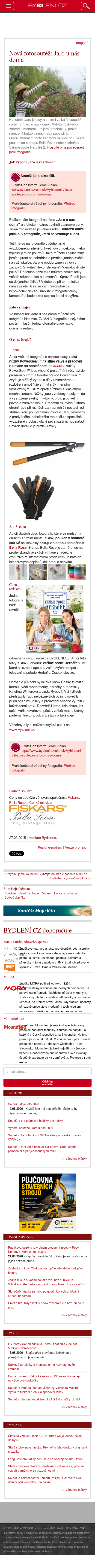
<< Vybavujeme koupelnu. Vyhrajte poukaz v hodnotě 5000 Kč (45, 874)
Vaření (46, 893)
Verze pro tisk (75, 847)
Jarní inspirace (29, 893)
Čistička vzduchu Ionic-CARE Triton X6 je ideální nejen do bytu (45, 1437)
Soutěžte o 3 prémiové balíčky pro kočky (35, 1120)
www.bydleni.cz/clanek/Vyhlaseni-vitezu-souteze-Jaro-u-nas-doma (42, 191)
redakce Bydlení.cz (43, 837)
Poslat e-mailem (50, 847)
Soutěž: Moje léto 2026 (23, 1104)
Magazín (15, 1425)
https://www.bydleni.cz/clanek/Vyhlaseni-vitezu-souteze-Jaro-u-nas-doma (47, 752)
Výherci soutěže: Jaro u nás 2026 (30, 1127)
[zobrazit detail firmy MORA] (15, 987)
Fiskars (73, 797)
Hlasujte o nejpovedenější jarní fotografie (47, 149)
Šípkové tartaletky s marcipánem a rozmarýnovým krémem (42, 1366)
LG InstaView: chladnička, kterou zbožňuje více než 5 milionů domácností (42, 1346)
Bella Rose (18, 547)
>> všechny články (74, 1158)
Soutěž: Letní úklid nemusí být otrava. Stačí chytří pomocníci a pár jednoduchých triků (42, 1148)
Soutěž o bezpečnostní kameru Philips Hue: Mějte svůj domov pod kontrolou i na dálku (45, 1480)
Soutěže (10, 893)
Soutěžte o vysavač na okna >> (70, 878)
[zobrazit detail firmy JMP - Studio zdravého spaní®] (15, 958)
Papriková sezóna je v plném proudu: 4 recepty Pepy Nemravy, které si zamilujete (43, 1249)
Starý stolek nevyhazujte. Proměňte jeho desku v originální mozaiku (47, 1449)
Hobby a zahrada (65, 893)
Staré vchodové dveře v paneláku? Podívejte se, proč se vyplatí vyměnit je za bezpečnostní (46, 1468)
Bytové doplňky (15, 897)
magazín (82, 42)
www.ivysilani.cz (21, 729)
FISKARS (56, 365)
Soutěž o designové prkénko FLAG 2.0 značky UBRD (44, 1399)
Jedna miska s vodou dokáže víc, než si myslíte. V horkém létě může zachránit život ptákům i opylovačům (46, 1282)
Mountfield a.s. (14, 1018)
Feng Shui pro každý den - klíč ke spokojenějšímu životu (46, 1459)
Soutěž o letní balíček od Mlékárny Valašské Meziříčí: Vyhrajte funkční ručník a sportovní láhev (44, 1389)
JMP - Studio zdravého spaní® (25, 941)
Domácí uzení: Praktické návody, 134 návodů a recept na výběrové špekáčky (44, 1378)
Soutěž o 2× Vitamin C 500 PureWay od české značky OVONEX (44, 1137)
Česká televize (40, 803)
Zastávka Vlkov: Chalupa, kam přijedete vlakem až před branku (45, 1270)
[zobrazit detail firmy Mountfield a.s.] (15, 1026)
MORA (9, 976)
